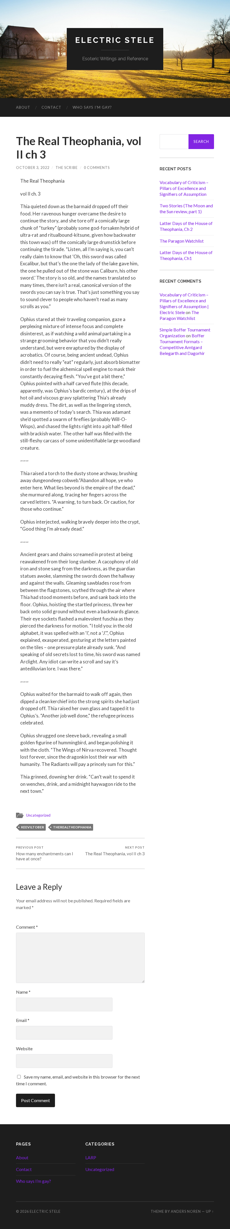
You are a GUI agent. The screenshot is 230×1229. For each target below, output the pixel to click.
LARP (90, 1157)
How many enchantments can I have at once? (44, 853)
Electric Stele (115, 40)
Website (24, 1048)
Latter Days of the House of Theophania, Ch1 (186, 255)
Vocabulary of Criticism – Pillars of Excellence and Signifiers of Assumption (184, 188)
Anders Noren (186, 1211)
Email (22, 1020)
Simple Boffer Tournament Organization (185, 332)
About (23, 107)
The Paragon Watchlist (182, 240)
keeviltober (32, 827)
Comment (27, 927)
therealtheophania (72, 827)
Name (23, 992)
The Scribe (67, 167)
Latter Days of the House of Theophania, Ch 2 (186, 226)
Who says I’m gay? (92, 107)
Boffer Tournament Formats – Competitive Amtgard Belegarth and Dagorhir (182, 344)
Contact (51, 107)
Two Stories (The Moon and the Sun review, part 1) (186, 208)
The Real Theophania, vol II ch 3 (115, 850)
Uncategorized (38, 815)
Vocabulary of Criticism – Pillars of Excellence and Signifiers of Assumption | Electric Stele (184, 303)
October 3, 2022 (32, 167)
